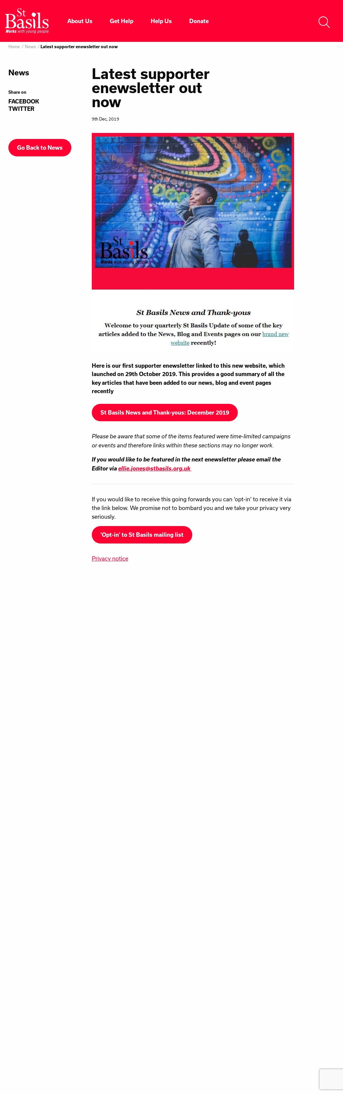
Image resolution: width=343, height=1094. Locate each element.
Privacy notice (110, 558)
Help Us (161, 21)
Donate (199, 21)
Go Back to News (40, 148)
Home (14, 46)
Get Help (121, 21)
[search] (324, 21)
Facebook (23, 101)
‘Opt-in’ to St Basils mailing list (142, 535)
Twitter (21, 109)
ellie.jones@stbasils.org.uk (155, 468)
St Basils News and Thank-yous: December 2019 (164, 413)
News (30, 46)
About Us (79, 21)
